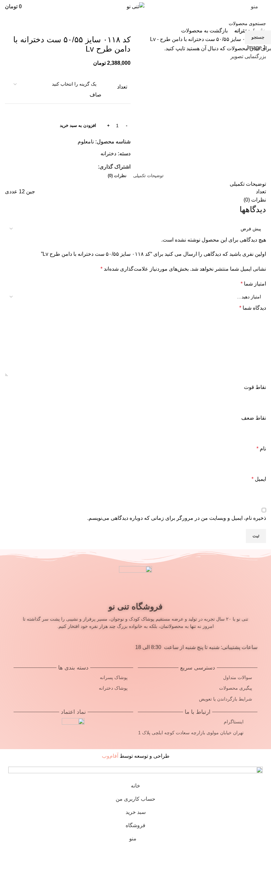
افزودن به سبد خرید (78, 125)
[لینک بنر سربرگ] (135, 440)
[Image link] (135, 771)
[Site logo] (135, 6)
